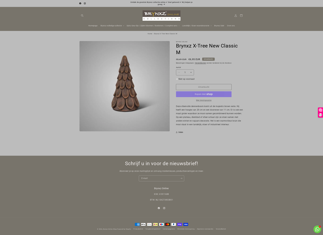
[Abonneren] (181, 178)
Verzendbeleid (221, 229)
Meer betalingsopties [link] (203, 100)
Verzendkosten (200, 63)
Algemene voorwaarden (205, 229)
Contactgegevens (169, 229)
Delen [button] (181, 132)
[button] (82, 15)
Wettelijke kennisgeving (185, 229)
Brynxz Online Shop (110, 229)
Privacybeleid (138, 229)
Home (150, 34)
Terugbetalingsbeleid (152, 229)
